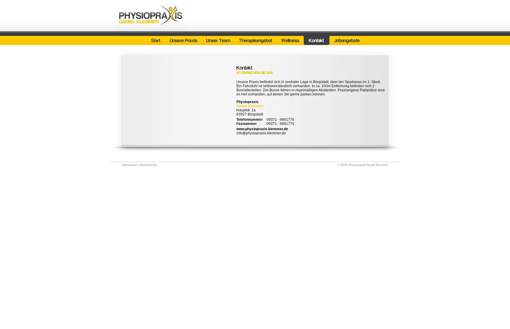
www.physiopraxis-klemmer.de (262, 129)
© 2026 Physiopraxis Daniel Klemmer (363, 164)
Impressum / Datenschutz (139, 164)
